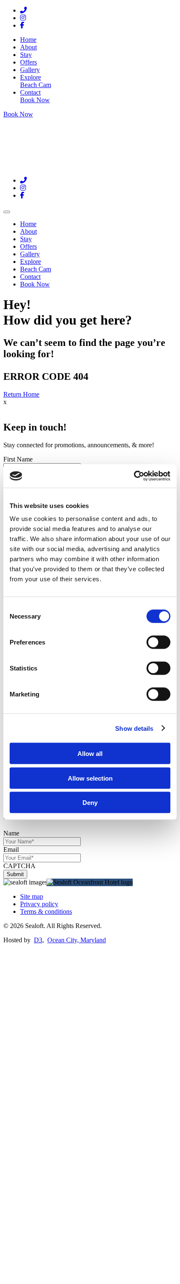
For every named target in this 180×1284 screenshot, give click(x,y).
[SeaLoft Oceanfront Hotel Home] (55, 166)
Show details (134, 728)
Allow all (90, 753)
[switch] (158, 642)
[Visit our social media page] (23, 10)
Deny (90, 802)
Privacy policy (39, 904)
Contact (30, 92)
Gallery (30, 69)
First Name (18, 459)
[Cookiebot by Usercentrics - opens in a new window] (133, 476)
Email (11, 849)
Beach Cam (35, 84)
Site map (31, 896)
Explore (30, 77)
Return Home (21, 394)
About (28, 47)
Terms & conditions (46, 911)
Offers (28, 62)
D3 (38, 940)
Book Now (35, 99)
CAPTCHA (19, 865)
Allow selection (90, 777)
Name (11, 833)
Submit (15, 874)
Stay (26, 54)
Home (28, 39)
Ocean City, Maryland (76, 940)
